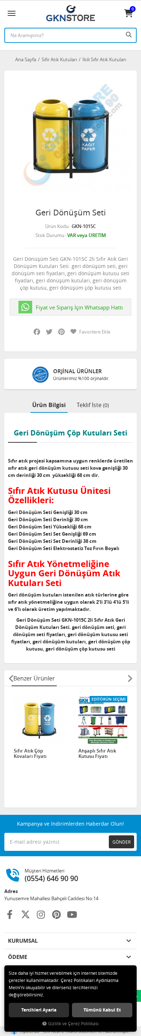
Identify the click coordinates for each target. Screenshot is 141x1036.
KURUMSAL (23, 941)
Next (129, 678)
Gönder (121, 842)
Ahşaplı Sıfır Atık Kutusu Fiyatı (97, 753)
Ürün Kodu (57, 226)
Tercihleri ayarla (38, 1010)
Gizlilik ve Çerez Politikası (73, 1023)
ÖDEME (17, 957)
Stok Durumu (49, 235)
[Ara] (129, 34)
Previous (11, 678)
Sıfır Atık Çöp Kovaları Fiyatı (30, 753)
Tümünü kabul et (102, 1010)
